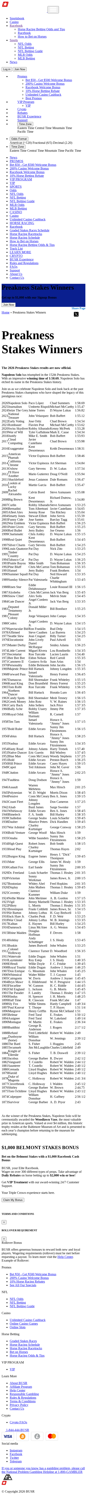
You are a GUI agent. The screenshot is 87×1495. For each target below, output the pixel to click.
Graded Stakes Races (23, 1341)
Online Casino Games (24, 1323)
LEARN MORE (20, 252)
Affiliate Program (21, 1386)
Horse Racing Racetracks (26, 234)
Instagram (16, 1450)
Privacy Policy (19, 1405)
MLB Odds (25, 54)
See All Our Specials (23, 1285)
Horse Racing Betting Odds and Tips (41, 29)
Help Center (65, 1257)
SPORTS (16, 186)
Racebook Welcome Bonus (42, 87)
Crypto (21, 109)
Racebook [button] (16, 25)
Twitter (14, 1457)
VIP (28, 105)
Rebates (22, 112)
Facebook (16, 1454)
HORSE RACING (22, 223)
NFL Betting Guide (30, 51)
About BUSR (18, 1383)
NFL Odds (25, 44)
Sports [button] (14, 40)
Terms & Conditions (23, 1401)
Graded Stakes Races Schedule (29, 230)
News (13, 62)
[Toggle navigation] (53, 9)
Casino (14, 22)
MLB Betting (26, 58)
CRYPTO (16, 255)
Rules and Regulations (24, 263)
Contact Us (17, 277)
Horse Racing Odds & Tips (27, 1355)
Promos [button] (22, 76)
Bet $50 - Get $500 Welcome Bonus (48, 80)
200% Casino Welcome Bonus (45, 83)
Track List (16, 248)
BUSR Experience (29, 116)
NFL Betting (26, 47)
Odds (13, 190)
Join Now (19, 69)
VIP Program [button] (25, 102)
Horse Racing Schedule (25, 237)
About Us (16, 274)
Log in (6, 69)
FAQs (13, 266)
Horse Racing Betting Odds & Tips (32, 245)
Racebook (24, 33)
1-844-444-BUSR (17, 1430)
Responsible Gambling (24, 1394)
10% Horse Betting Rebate (42, 91)
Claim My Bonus (13, 1200)
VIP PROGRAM (21, 179)
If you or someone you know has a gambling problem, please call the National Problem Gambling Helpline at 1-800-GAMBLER (43, 1470)
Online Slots (17, 1327)
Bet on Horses (19, 1352)
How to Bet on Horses (32, 36)
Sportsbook (17, 18)
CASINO (16, 212)
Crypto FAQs (18, 1422)
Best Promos (33, 98)
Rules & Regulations (23, 1397)
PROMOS (16, 161)
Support (22, 120)
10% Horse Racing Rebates (27, 1281)
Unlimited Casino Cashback (43, 94)
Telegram (16, 1461)
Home (6, 312)
